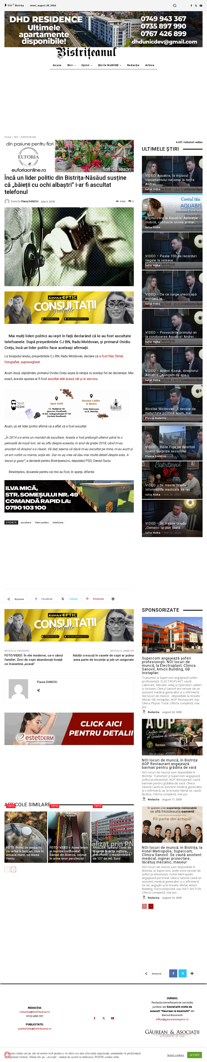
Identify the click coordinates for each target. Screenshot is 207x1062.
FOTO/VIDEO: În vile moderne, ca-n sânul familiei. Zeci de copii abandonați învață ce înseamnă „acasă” (33, 660)
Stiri (16, 137)
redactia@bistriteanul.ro (35, 1011)
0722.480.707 (34, 1016)
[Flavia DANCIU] (7, 201)
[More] (113, 599)
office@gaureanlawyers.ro (172, 1019)
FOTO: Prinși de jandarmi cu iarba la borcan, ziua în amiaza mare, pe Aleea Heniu (25, 853)
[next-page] (13, 869)
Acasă (7, 137)
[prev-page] (7, 869)
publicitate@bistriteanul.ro (34, 1028)
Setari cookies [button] (175, 1055)
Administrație (28, 137)
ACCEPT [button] (195, 1055)
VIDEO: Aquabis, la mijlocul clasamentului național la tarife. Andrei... (170, 180)
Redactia (153, 712)
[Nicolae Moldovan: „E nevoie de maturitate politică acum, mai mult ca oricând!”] (172, 404)
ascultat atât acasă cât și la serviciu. (73, 379)
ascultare (26, 522)
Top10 (10, 806)
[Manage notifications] (7, 1054)
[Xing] (38, 689)
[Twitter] (196, 5)
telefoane (58, 522)
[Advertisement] (103, 99)
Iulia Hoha (153, 189)
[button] (174, 5)
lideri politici (42, 522)
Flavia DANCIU (29, 201)
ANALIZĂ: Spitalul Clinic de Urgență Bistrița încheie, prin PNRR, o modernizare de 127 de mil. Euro (112, 853)
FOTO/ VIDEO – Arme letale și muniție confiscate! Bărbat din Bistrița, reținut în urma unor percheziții (69, 853)
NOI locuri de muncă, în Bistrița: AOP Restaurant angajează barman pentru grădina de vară (170, 764)
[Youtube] (201, 5)
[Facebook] (191, 5)
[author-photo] (144, 712)
